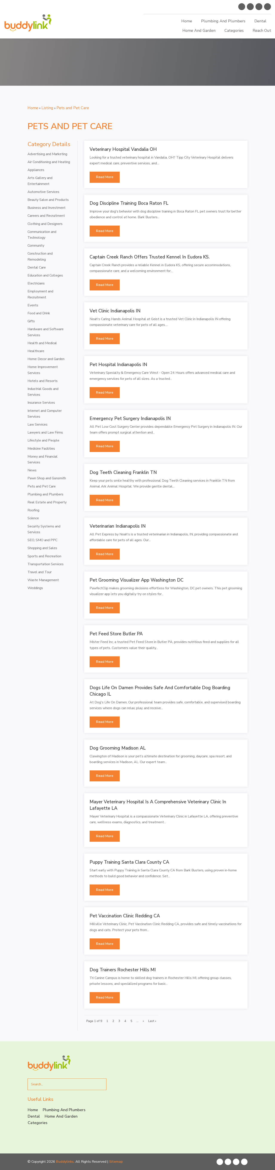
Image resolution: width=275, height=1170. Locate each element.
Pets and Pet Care (73, 107)
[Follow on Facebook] (241, 6)
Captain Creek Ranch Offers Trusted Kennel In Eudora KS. (149, 257)
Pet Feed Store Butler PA (116, 634)
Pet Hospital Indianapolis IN (118, 365)
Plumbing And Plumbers (223, 21)
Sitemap (116, 1161)
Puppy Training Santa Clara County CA (129, 862)
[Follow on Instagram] (258, 6)
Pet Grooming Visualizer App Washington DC (136, 580)
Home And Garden (198, 30)
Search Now (224, 87)
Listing (47, 107)
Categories (234, 30)
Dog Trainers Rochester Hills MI (123, 970)
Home (186, 21)
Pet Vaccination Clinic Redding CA (125, 916)
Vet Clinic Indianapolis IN (115, 311)
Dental (260, 21)
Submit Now (162, 1132)
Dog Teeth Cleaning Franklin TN (123, 472)
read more (104, 177)
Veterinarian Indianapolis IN (118, 526)
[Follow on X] (250, 6)
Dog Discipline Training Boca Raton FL (129, 203)
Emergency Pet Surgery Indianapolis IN (130, 418)
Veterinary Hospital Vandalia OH (123, 149)
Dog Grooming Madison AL (118, 748)
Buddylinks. (65, 1161)
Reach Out (262, 30)
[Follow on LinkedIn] (267, 6)
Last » (152, 1021)
